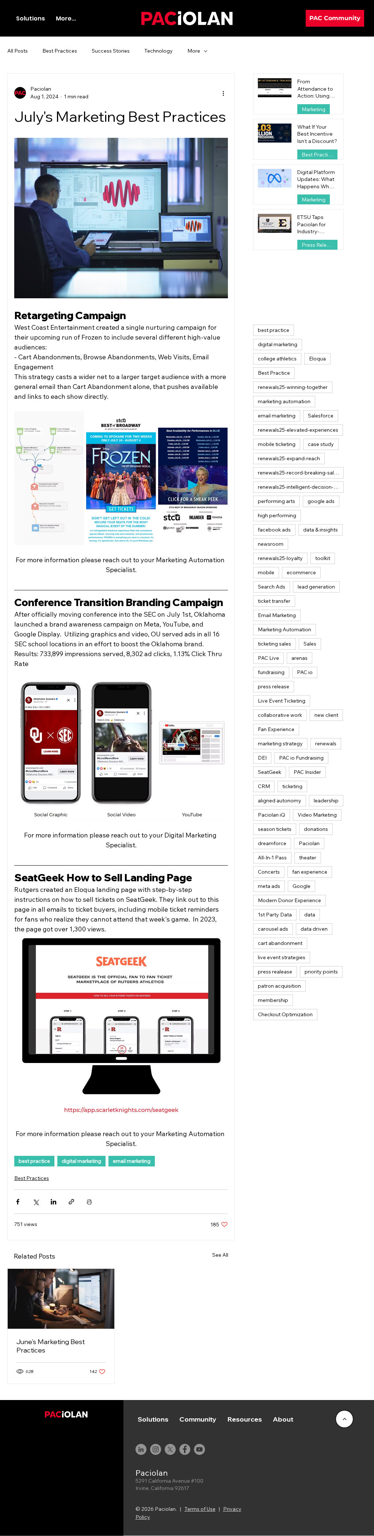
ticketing (292, 786)
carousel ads (273, 929)
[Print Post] (89, 1201)
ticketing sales (274, 643)
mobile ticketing (276, 444)
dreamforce (272, 843)
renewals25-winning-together (293, 387)
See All (220, 1255)
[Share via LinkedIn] (53, 1201)
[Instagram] (155, 1449)
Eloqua (317, 358)
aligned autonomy (279, 800)
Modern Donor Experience (289, 900)
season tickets (274, 829)
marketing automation (284, 401)
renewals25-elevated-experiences (298, 430)
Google (301, 886)
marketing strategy (280, 743)
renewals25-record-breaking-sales (298, 472)
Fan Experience (276, 729)
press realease (275, 971)
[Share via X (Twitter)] (35, 1201)
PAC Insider (307, 772)
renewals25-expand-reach (289, 458)
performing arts (276, 501)
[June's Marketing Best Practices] (61, 1299)
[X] (170, 1449)
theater (307, 857)
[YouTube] (199, 1449)
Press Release (318, 245)
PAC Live (268, 658)
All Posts (17, 51)
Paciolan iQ (271, 814)
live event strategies (281, 957)
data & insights (320, 529)
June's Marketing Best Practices (50, 1346)
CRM (264, 786)
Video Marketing (317, 814)
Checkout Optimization (285, 1014)
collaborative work (280, 715)
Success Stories (111, 51)
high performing (277, 515)
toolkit (322, 558)
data (309, 914)
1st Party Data (275, 914)
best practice (34, 1161)
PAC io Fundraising (301, 757)
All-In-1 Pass (272, 857)
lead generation (316, 586)
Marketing (313, 109)
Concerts (269, 872)
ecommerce (301, 572)
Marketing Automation (284, 629)
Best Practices (59, 51)
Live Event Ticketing (281, 700)
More (193, 51)
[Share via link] (71, 1201)
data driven (314, 929)
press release (273, 686)
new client (326, 715)
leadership (326, 800)
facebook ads (274, 529)
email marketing (131, 1161)
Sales (310, 643)
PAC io (305, 672)
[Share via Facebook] (17, 1201)
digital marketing (81, 1161)
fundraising (271, 672)
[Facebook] (184, 1449)
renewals (325, 743)
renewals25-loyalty (280, 558)
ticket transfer (274, 601)
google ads (321, 501)
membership (273, 1000)
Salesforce (320, 415)
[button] (198, 1419)
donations (316, 829)
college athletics (277, 358)
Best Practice (274, 373)
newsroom (270, 544)
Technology (158, 51)
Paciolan (309, 843)
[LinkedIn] (141, 1449)
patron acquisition (279, 986)
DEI (262, 757)
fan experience (309, 872)
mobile (266, 572)
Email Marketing (277, 615)
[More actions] (223, 92)
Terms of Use (199, 1509)
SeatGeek (269, 772)
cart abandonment (280, 943)
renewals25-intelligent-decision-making (301, 487)
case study (321, 444)
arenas (299, 658)
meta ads (269, 886)
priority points (321, 971)
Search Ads (271, 586)
